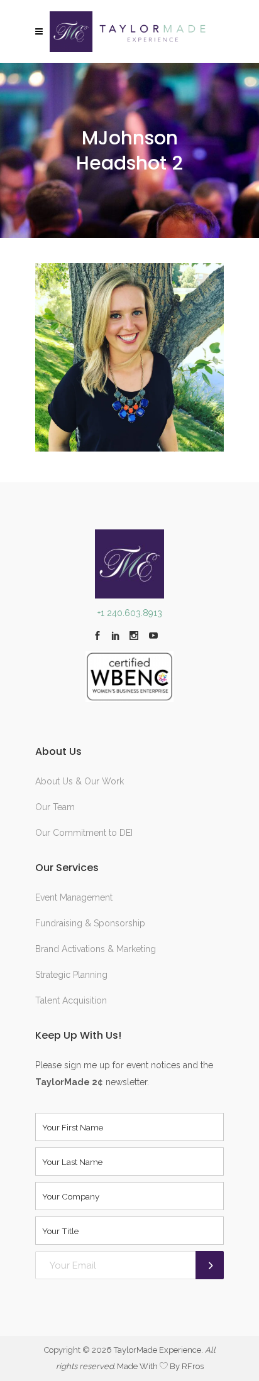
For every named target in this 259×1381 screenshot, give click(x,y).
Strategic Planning (71, 975)
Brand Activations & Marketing (95, 949)
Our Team (55, 807)
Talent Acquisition (71, 1000)
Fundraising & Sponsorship (90, 923)
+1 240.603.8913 (129, 613)
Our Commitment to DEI (84, 833)
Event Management (74, 897)
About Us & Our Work (79, 781)
